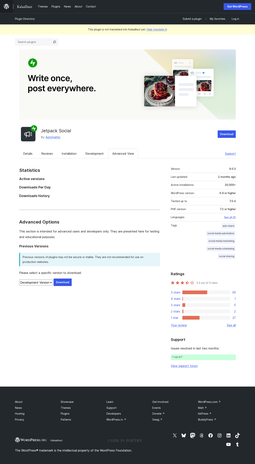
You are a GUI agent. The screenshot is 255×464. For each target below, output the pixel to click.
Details (27, 153)
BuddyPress (207, 419)
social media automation (220, 233)
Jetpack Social (56, 130)
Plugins (65, 413)
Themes (66, 407)
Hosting (19, 413)
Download (226, 134)
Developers (113, 413)
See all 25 (230, 217)
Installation (69, 153)
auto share (228, 225)
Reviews (47, 153)
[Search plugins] (54, 42)
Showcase (67, 401)
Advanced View (123, 153)
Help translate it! (157, 29)
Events (156, 407)
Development (94, 153)
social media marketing (221, 241)
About (18, 401)
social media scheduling (221, 248)
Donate (158, 413)
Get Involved (160, 401)
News (18, 407)
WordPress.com (209, 401)
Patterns (66, 419)
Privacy (19, 419)
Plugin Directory (25, 18)
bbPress (205, 413)
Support (230, 153)
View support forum (184, 366)
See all (231, 325)
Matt (202, 407)
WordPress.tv (116, 419)
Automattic (53, 137)
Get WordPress (237, 6)
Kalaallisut (56, 440)
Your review (179, 325)
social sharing (226, 256)
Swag (157, 419)
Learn (109, 401)
